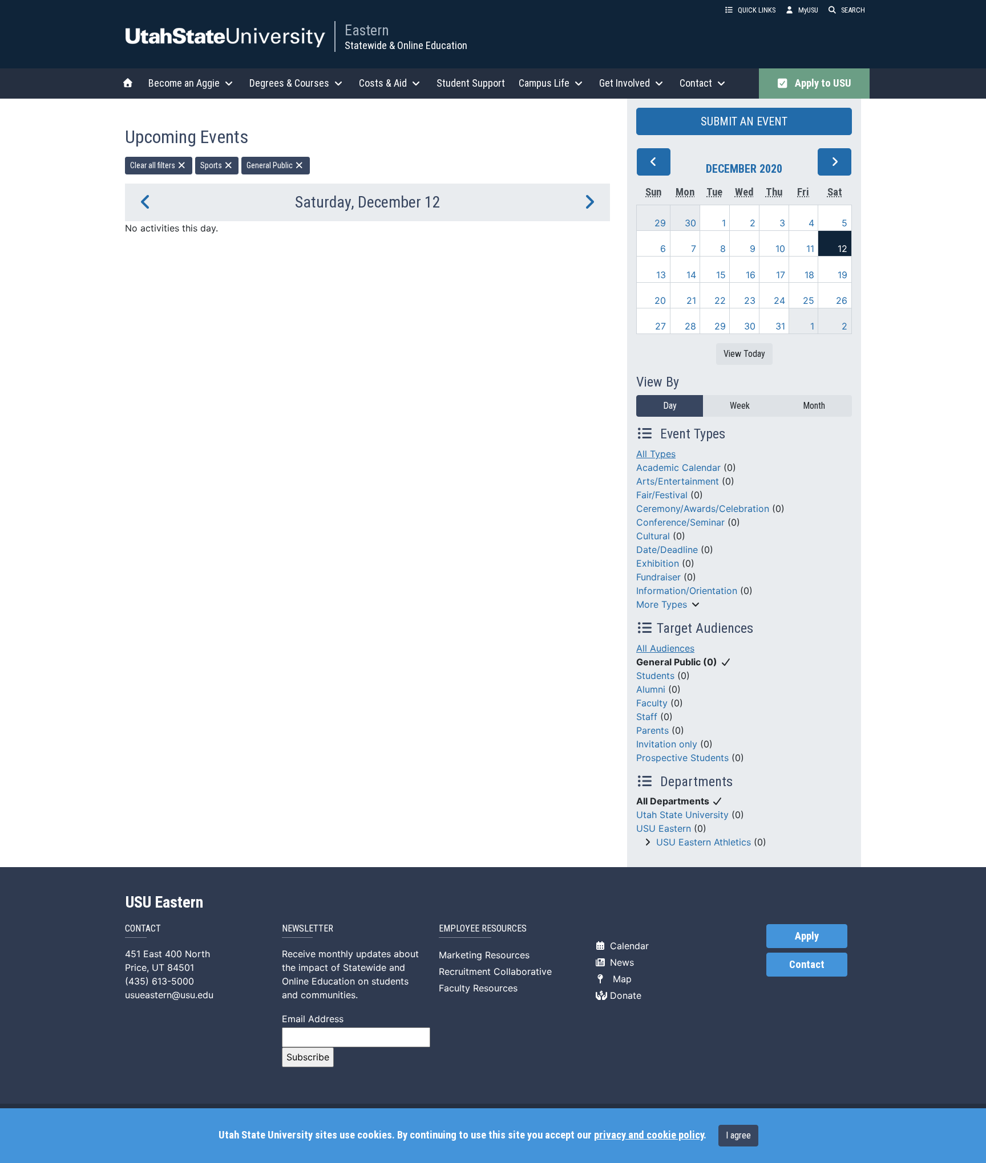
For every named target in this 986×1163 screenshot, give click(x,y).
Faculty (652, 703)
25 (808, 300)
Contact (807, 964)
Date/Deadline (667, 549)
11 (810, 248)
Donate (624, 995)
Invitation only (666, 744)
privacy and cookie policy (649, 1135)
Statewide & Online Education (406, 45)
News (620, 962)
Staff (646, 716)
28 (690, 326)
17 (780, 274)
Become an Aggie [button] (184, 83)
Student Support (471, 83)
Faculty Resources (478, 988)
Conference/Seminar (680, 522)
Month (814, 405)
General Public (270, 165)
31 (780, 326)
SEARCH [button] (853, 10)
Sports (212, 165)
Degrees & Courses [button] (289, 83)
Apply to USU (820, 83)
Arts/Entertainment (677, 481)
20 (660, 300)
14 (691, 274)
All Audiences (665, 648)
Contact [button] (696, 83)
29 (660, 223)
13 (661, 274)
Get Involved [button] (624, 83)
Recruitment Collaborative (495, 971)
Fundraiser (658, 577)
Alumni (650, 689)
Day (670, 405)
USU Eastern (663, 828)
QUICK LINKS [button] (756, 10)
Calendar (628, 945)
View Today (744, 353)
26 (841, 300)
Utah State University (682, 814)
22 (720, 300)
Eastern (367, 30)
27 (660, 326)
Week (740, 405)
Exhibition (657, 563)
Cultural (653, 536)
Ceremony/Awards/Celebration (702, 508)
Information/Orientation (686, 590)
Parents (652, 730)
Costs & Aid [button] (383, 83)
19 (842, 274)
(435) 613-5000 (159, 981)
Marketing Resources (484, 955)
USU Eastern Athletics (703, 842)
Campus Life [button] (544, 83)
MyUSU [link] (808, 10)
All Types (656, 453)
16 (750, 274)
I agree (738, 1135)
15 (721, 274)
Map (619, 979)
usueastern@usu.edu (169, 995)
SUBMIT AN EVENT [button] (744, 121)
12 (842, 248)
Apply (807, 936)
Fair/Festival (662, 495)
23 (749, 300)
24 (779, 300)
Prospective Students (682, 757)
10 (780, 248)
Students (655, 675)
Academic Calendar (678, 467)
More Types (661, 604)
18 (809, 274)
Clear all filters (153, 165)
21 (691, 300)
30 (690, 223)
